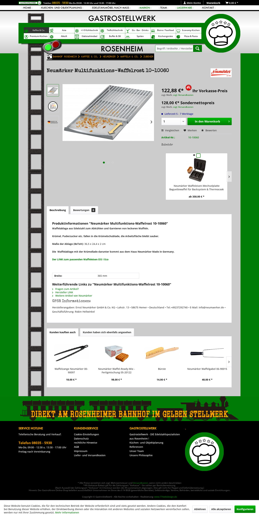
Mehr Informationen (67, 512)
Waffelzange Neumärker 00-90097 (71, 370)
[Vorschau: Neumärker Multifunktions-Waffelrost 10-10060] (53, 90)
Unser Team (137, 451)
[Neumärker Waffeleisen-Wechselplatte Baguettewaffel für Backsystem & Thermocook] (196, 170)
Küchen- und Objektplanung (146, 442)
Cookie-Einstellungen (86, 434)
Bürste (162, 369)
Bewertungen (83, 210)
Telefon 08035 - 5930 (35, 443)
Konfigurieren (245, 509)
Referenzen (136, 446)
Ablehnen (200, 509)
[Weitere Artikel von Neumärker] (221, 74)
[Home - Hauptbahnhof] (49, 56)
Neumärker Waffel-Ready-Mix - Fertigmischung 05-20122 (116, 370)
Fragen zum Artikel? (67, 289)
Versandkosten (140, 482)
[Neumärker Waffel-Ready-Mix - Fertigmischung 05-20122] (117, 353)
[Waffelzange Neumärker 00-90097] (71, 353)
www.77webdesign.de (165, 496)
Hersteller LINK (64, 292)
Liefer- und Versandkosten (90, 455)
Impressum (80, 451)
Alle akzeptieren (221, 509)
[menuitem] (192, 3)
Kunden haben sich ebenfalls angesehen (107, 332)
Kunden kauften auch (63, 332)
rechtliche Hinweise (85, 442)
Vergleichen (171, 130)
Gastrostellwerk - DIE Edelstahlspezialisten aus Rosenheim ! (155, 436)
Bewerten (211, 130)
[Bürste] (162, 353)
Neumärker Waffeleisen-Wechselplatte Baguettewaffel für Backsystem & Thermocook (196, 187)
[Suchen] (197, 48)
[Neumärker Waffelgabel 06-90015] (207, 353)
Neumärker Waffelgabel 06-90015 (207, 369)
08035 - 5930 (60, 3)
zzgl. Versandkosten (183, 94)
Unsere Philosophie (141, 455)
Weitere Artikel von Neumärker (73, 295)
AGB (76, 446)
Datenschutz (81, 438)
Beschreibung (58, 210)
